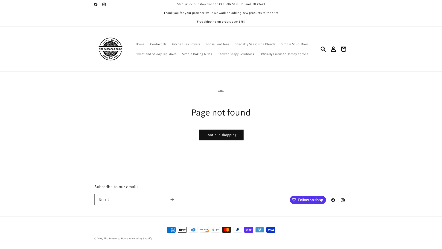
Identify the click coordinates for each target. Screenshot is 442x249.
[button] (323, 49)
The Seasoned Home (116, 238)
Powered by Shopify (140, 238)
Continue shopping (221, 135)
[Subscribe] (172, 199)
